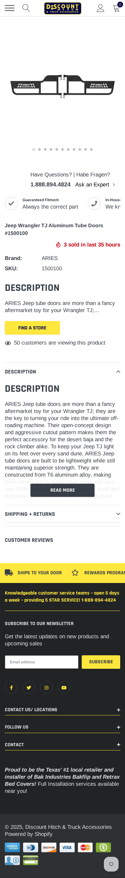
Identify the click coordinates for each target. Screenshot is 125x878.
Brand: (13, 258)
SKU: (11, 268)
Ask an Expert (93, 185)
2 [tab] (39, 149)
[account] (100, 8)
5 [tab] (56, 149)
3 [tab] (45, 149)
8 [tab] (74, 149)
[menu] (9, 8)
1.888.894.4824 (50, 184)
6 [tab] (62, 149)
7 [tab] (68, 149)
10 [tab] (85, 149)
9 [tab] (80, 149)
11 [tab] (91, 149)
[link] (11, 687)
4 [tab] (51, 149)
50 (17, 343)
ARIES (50, 258)
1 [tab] (33, 149)
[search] (26, 8)
